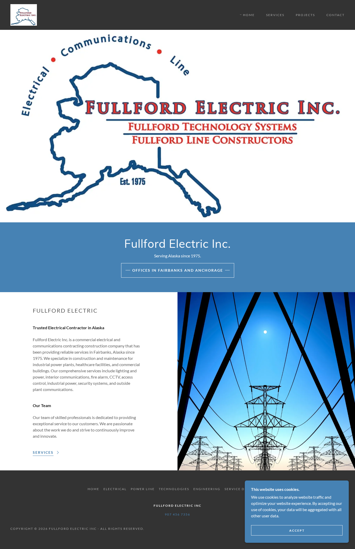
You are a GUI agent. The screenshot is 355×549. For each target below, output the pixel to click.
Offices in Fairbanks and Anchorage (177, 270)
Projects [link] (305, 15)
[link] (23, 14)
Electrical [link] (115, 489)
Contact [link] (335, 15)
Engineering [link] (206, 489)
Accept (297, 530)
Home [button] (93, 489)
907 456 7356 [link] (177, 514)
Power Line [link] (143, 489)
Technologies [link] (174, 489)
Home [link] (249, 15)
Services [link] (275, 15)
